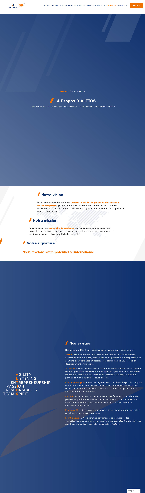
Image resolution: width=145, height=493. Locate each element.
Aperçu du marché (69, 6)
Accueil (47, 6)
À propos (109, 6)
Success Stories (85, 6)
